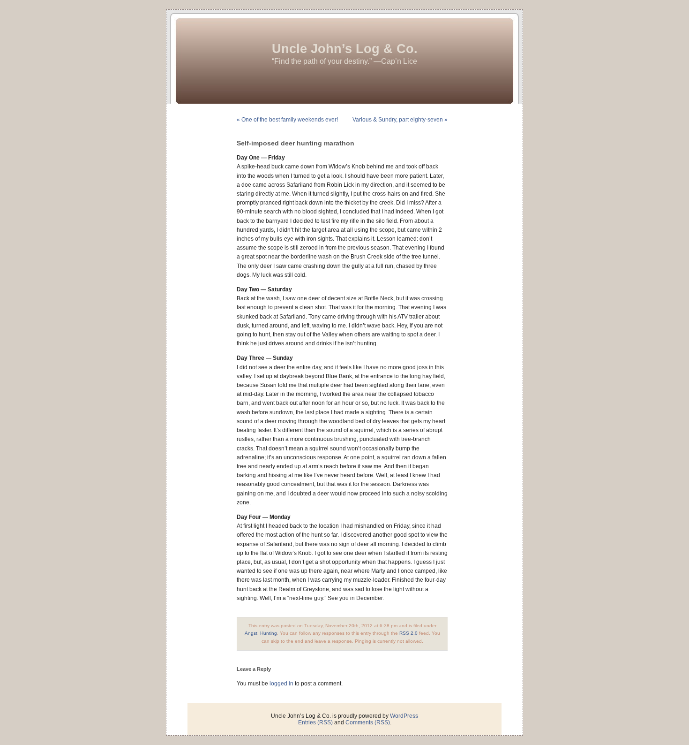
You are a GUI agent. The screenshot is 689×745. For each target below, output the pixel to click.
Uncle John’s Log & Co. (345, 49)
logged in (281, 683)
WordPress (404, 716)
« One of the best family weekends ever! (287, 119)
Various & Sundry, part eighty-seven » (400, 119)
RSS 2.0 (408, 633)
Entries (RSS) (315, 722)
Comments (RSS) (367, 722)
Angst (251, 633)
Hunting (268, 633)
